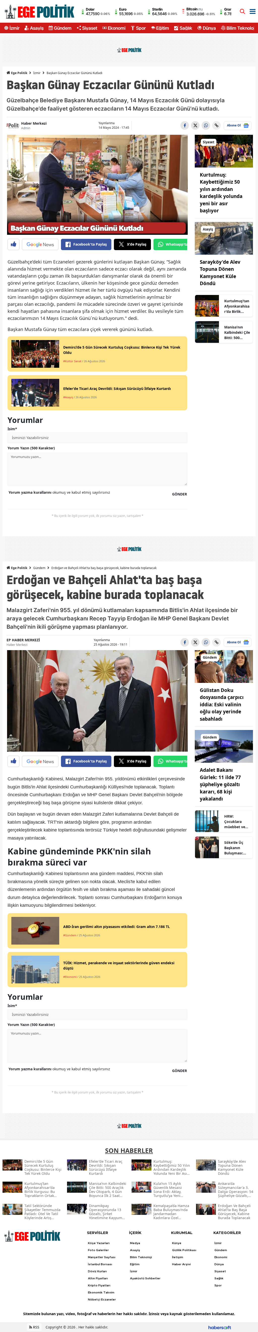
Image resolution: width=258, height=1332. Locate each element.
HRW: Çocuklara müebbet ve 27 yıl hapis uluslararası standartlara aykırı (235, 821)
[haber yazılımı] (219, 1327)
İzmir (14, 28)
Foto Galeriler (98, 1250)
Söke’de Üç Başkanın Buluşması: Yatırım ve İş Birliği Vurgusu (237, 848)
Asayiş (37, 28)
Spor (141, 28)
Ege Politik (18, 73)
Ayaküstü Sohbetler (145, 1278)
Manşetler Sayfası (101, 1257)
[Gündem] (224, 666)
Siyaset (89, 28)
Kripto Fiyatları (99, 1285)
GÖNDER (179, 494)
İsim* (12, 428)
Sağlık (186, 28)
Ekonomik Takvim (101, 1292)
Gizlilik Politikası (184, 1250)
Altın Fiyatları (98, 1278)
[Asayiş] (224, 238)
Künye (176, 1243)
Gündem (63, 28)
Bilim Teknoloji (241, 28)
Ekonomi (116, 28)
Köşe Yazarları (99, 1243)
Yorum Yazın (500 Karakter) (31, 448)
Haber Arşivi (181, 1264)
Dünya (209, 28)
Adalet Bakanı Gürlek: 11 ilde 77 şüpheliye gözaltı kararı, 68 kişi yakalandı (220, 784)
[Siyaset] (224, 150)
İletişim (177, 1257)
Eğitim (162, 28)
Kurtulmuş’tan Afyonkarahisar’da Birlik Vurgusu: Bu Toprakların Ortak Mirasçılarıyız (236, 306)
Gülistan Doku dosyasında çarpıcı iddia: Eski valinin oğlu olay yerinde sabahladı (222, 704)
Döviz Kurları (97, 1271)
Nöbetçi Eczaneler (102, 1299)
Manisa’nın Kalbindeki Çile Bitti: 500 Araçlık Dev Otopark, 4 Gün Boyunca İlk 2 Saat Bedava (237, 332)
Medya (135, 1243)
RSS (35, 1327)
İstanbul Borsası (100, 1264)
